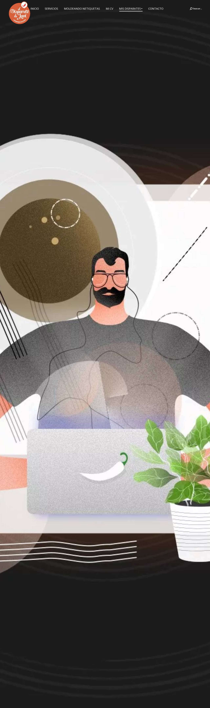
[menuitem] (35, 8)
